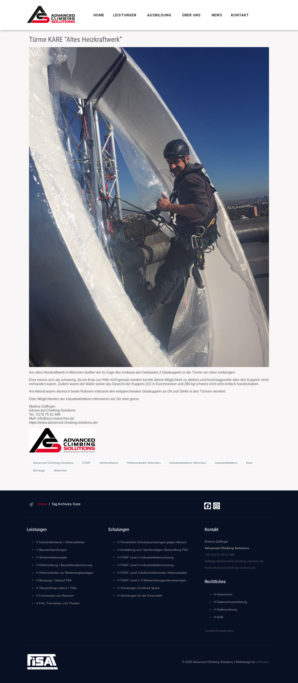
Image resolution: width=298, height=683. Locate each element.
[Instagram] (216, 505)
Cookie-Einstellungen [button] (219, 630)
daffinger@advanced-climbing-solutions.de (234, 561)
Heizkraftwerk (108, 462)
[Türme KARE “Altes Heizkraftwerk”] (149, 207)
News (217, 15)
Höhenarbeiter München (144, 462)
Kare (249, 462)
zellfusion (262, 662)
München (60, 470)
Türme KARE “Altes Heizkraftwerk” (75, 39)
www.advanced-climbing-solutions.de (230, 567)
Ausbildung (159, 15)
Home (98, 15)
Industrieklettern (226, 462)
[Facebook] (207, 505)
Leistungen (124, 15)
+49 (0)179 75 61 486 (220, 554)
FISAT (86, 462)
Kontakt (240, 15)
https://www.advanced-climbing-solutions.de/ (63, 422)
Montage (39, 470)
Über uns (191, 15)
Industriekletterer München (187, 462)
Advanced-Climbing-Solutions (53, 462)
